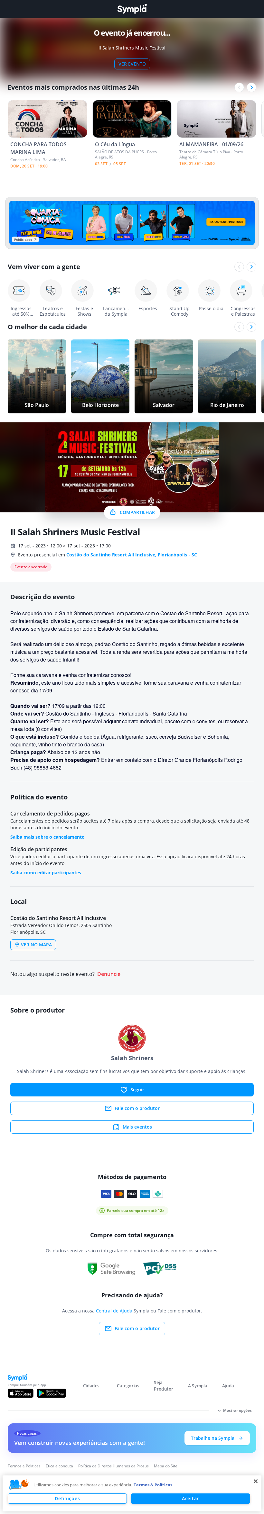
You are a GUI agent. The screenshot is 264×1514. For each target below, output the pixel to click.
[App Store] (20, 1393)
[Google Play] (51, 1393)
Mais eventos (137, 1127)
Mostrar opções (237, 1410)
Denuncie (108, 974)
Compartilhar (137, 512)
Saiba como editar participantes (45, 873)
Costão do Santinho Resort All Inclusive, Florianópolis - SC (131, 555)
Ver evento (132, 64)
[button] (19, 1484)
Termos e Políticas (24, 1466)
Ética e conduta (59, 1466)
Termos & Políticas (153, 1485)
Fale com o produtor (137, 1108)
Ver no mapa (36, 945)
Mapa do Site (165, 1466)
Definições (67, 1498)
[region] (132, 1493)
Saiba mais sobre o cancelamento (47, 837)
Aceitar (190, 1498)
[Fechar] (256, 1481)
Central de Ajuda (114, 1311)
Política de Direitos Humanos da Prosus (113, 1466)
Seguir (137, 1089)
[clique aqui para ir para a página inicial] (132, 9)
